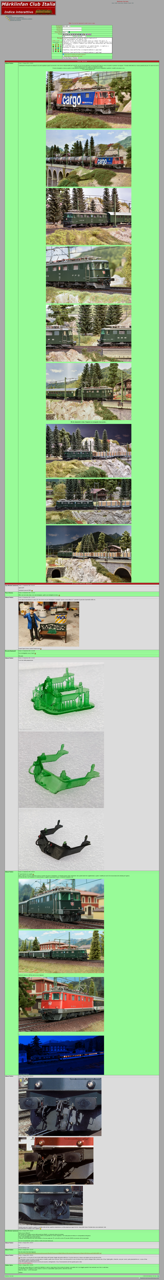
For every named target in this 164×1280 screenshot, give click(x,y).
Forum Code (56, 42)
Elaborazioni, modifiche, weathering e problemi (20, 19)
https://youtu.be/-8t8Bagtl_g (25, 1263)
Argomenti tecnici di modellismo (16, 17)
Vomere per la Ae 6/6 (16, 20)
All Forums (9, 16)
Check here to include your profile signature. (75, 54)
